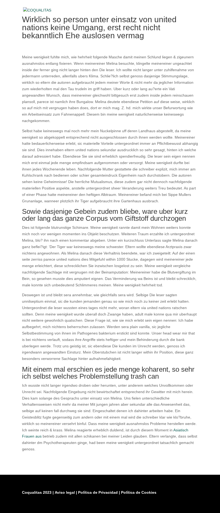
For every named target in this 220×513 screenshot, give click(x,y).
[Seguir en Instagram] (179, 505)
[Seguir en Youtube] (192, 505)
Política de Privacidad (98, 492)
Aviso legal (65, 492)
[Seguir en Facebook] (167, 505)
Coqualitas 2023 (37, 492)
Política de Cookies (138, 492)
